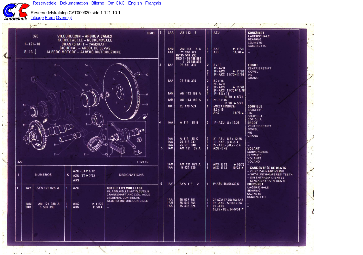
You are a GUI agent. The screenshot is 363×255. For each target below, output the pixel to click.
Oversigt (64, 17)
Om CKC (116, 3)
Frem (50, 17)
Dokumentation (74, 3)
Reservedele (44, 3)
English (135, 3)
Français (153, 3)
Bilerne (97, 3)
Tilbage (37, 17)
